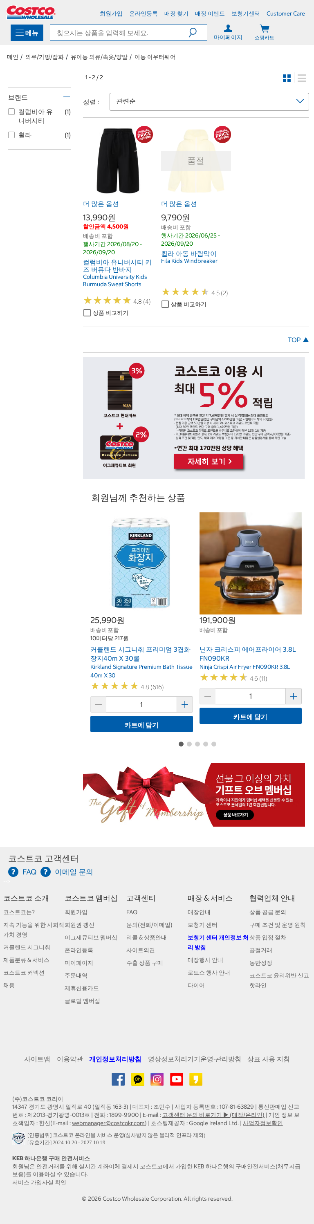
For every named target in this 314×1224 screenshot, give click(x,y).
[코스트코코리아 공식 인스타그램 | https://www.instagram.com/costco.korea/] (157, 1082)
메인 (12, 57)
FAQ (131, 912)
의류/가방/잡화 (44, 57)
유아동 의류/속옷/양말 (99, 57)
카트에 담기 (142, 725)
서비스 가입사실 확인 (39, 1182)
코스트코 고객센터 (43, 858)
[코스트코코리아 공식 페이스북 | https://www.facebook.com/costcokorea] (119, 1082)
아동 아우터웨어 (155, 57)
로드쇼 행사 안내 (209, 972)
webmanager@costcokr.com (108, 1123)
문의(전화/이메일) (149, 924)
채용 (9, 985)
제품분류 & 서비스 (26, 960)
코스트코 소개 (26, 898)
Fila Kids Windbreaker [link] (189, 261)
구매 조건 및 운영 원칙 (277, 924)
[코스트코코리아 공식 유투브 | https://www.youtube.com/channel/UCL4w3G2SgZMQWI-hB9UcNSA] (177, 1082)
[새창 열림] (19, 1140)
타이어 (196, 985)
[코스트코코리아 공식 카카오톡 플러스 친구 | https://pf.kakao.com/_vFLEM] (138, 1082)
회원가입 (76, 912)
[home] (31, 12)
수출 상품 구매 (144, 962)
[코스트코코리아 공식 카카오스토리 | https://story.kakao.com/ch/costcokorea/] (195, 1082)
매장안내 (199, 912)
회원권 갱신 (79, 924)
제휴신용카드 (82, 988)
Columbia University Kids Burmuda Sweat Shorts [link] (115, 280)
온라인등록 (79, 950)
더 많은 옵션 (101, 204)
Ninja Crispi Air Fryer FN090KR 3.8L (245, 666)
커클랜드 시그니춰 (26, 947)
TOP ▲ (298, 340)
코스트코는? (19, 912)
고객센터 (141, 898)
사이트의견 (140, 950)
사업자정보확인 (263, 1123)
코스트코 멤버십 (91, 898)
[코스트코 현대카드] (194, 474)
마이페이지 (79, 962)
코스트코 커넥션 (24, 972)
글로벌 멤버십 (82, 1000)
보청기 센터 (203, 924)
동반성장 (260, 962)
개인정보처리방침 (115, 1059)
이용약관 (70, 1059)
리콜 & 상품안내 (146, 937)
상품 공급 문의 (267, 912)
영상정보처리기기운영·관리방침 (194, 1059)
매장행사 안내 (205, 960)
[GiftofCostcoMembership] (194, 822)
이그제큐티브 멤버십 (91, 937)
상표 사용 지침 (268, 1059)
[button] (197, 32)
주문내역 (76, 975)
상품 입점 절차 (267, 937)
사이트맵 (37, 1059)
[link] (118, 191)
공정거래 (260, 950)
